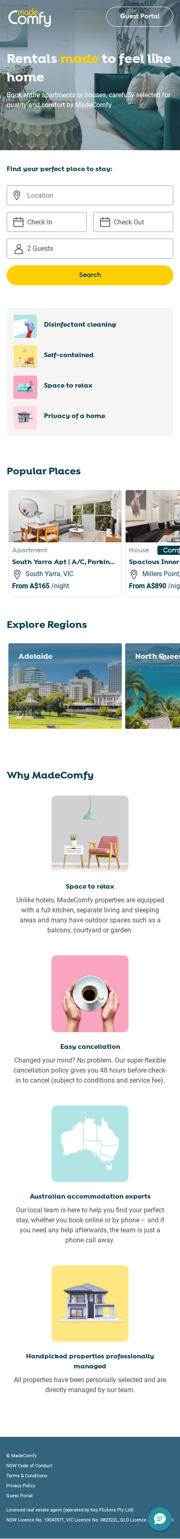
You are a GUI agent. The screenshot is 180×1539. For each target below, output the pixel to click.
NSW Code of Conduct (29, 1465)
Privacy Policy (20, 1486)
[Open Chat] (160, 1519)
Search (90, 275)
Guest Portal (139, 16)
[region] (94, 553)
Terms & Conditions (26, 1476)
